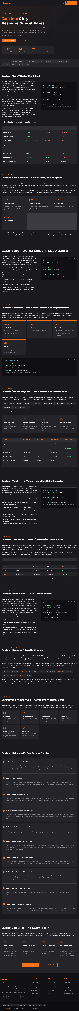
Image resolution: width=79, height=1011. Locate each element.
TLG (13, 996)
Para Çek (50, 996)
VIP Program (6, 64)
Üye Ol (49, 985)
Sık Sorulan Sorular (69, 987)
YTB (18, 996)
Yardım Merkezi (68, 985)
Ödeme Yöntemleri (58, 61)
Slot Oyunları (34, 987)
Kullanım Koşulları (68, 993)
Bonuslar (28, 2)
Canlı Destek (67, 982)
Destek (45, 2)
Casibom (6, 3)
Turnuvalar (34, 996)
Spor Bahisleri (30, 61)
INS (8, 996)
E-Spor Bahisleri (35, 990)
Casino (22, 2)
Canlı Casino (39, 61)
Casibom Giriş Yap (8, 40)
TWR (4, 996)
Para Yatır (50, 993)
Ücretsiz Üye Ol (24, 40)
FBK (23, 996)
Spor (16, 2)
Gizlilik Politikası (68, 990)
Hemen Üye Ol (72, 3)
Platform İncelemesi (17, 61)
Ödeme (39, 2)
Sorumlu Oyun (67, 996)
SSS (50, 2)
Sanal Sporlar (34, 993)
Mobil (34, 2)
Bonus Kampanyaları (53, 987)
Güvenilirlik (21, 64)
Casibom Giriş (59, 3)
